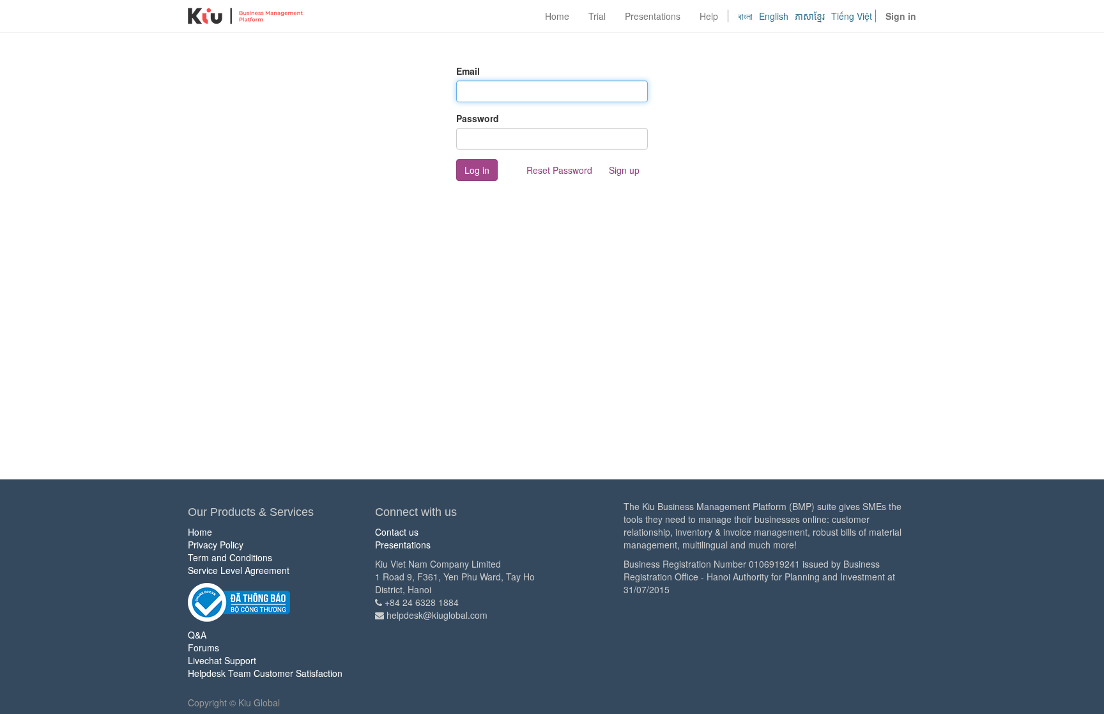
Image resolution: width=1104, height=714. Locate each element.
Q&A (197, 634)
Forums (203, 647)
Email (468, 71)
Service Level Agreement (238, 570)
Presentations (403, 544)
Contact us (396, 531)
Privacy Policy (215, 544)
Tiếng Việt (851, 16)
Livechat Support (222, 660)
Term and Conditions (230, 557)
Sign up (624, 170)
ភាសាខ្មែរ (810, 16)
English (773, 16)
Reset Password (559, 170)
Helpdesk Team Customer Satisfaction (265, 673)
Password (477, 118)
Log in (476, 170)
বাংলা (745, 16)
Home (200, 531)
